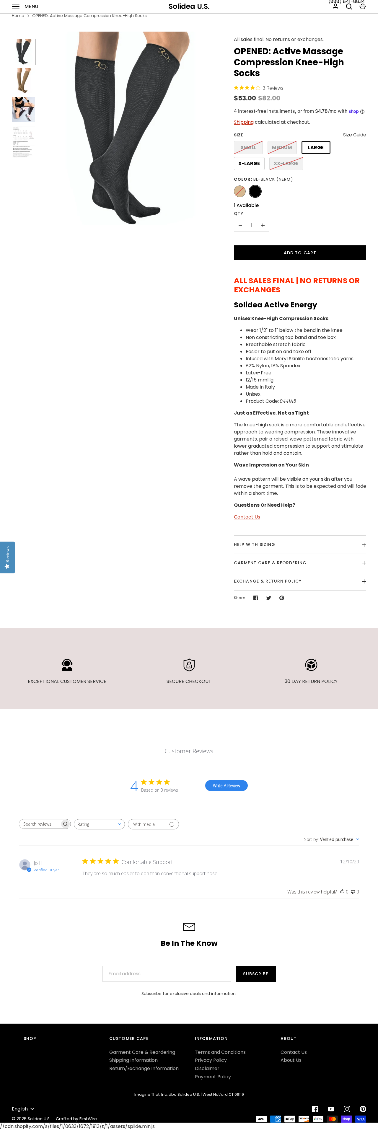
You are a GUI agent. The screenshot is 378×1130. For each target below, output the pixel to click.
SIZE (238, 135)
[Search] (349, 6)
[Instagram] (346, 1109)
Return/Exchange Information (144, 1068)
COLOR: (263, 179)
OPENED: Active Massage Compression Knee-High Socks (89, 16)
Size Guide (354, 135)
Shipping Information (133, 1060)
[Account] (335, 6)
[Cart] (362, 6)
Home (18, 16)
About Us (291, 1060)
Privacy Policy (211, 1060)
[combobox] (99, 824)
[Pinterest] (362, 1109)
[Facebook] (315, 1109)
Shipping (244, 122)
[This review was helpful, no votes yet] (342, 891)
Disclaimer (207, 1068)
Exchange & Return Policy (268, 581)
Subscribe (255, 974)
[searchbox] (39, 824)
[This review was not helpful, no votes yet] (353, 891)
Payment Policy (213, 1076)
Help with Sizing (254, 544)
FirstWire (88, 1119)
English (20, 1108)
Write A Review (226, 785)
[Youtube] (331, 1109)
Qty (238, 213)
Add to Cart (300, 253)
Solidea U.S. (189, 6)
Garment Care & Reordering (270, 563)
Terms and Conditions (220, 1052)
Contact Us (247, 516)
